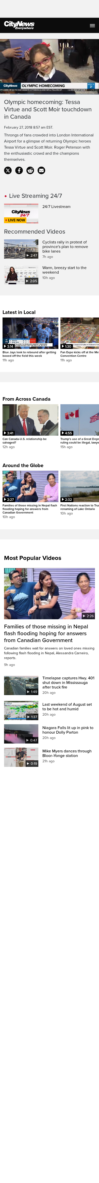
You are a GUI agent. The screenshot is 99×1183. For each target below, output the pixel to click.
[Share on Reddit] (30, 170)
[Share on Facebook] (19, 170)
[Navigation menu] (93, 25)
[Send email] (41, 170)
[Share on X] (8, 170)
